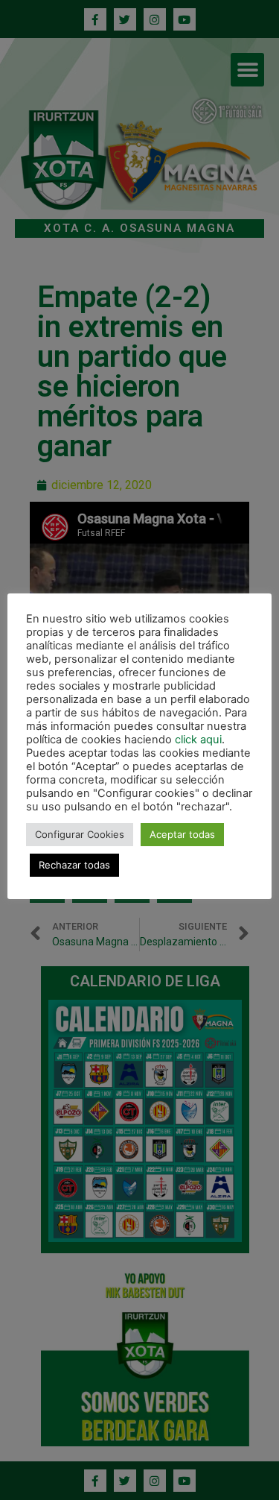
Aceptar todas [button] (182, 834)
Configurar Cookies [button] (79, 834)
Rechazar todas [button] (74, 865)
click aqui (198, 739)
